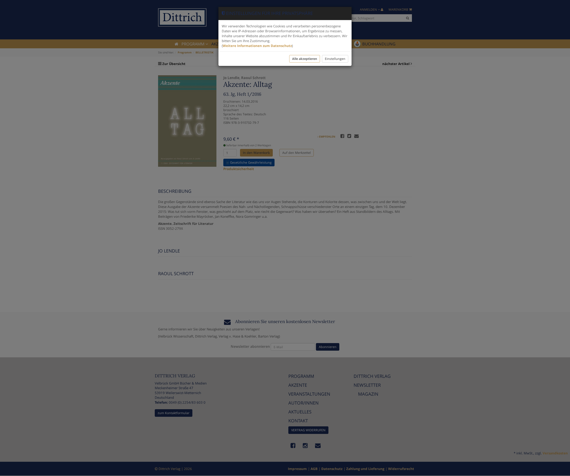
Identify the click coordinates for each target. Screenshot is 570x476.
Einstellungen (335, 59)
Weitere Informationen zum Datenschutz (257, 45)
